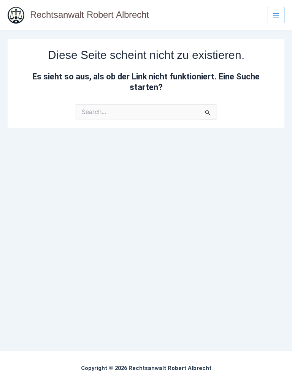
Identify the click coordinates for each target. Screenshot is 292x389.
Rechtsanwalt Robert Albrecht (89, 15)
